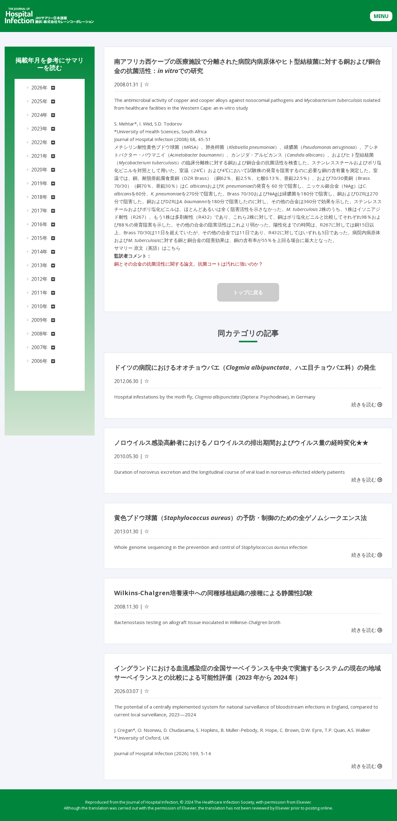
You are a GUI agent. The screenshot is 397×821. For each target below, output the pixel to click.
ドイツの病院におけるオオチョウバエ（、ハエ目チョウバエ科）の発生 (245, 367)
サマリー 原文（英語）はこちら (147, 248)
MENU (381, 16)
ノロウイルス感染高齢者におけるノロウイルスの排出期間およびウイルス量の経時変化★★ (241, 442)
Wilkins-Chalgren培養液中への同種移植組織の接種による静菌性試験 (213, 593)
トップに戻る (248, 292)
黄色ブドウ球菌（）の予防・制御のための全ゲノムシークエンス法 (240, 517)
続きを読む (364, 404)
